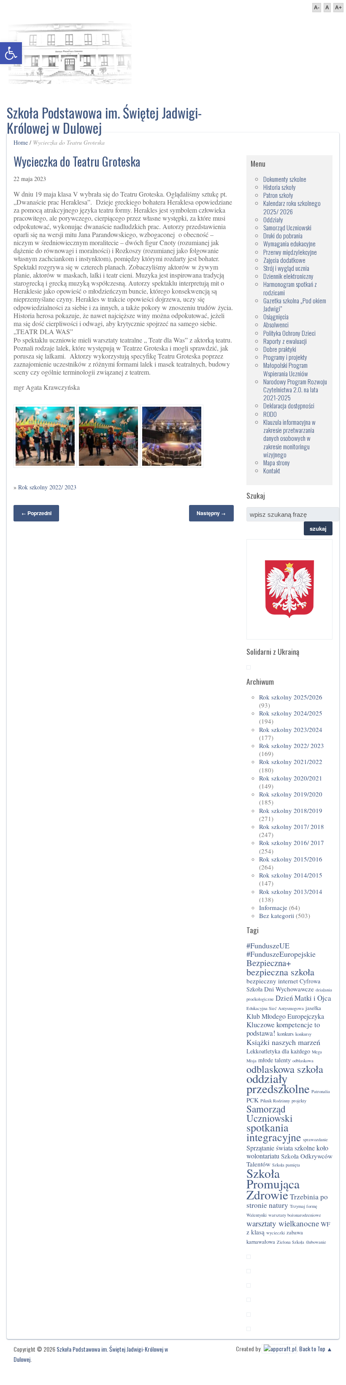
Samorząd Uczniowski (287, 227)
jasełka (313, 1008)
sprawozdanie (315, 1139)
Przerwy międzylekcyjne (290, 251)
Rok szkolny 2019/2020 (290, 794)
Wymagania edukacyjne (289, 243)
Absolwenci (276, 324)
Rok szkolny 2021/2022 (290, 761)
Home (21, 142)
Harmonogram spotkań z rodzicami (290, 288)
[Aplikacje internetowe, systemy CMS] (279, 1348)
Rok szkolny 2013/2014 (290, 891)
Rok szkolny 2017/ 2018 (291, 826)
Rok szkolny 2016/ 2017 (291, 842)
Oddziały (273, 219)
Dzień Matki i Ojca (303, 998)
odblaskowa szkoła (284, 1069)
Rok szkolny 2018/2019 (290, 810)
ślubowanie (316, 1242)
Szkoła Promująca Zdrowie (273, 1183)
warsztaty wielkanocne (282, 1223)
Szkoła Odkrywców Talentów (289, 1160)
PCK (252, 1100)
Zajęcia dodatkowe (284, 260)
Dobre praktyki (279, 349)
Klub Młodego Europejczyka (285, 1016)
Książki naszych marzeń (283, 1042)
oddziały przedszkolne (278, 1083)
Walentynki (256, 1215)
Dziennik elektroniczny (288, 276)
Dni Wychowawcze (289, 989)
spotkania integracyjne (273, 1132)
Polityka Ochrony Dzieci (289, 332)
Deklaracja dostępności (288, 405)
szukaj (318, 528)
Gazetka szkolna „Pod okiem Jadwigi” (294, 304)
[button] (11, 53)
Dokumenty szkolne (284, 179)
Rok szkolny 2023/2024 (290, 729)
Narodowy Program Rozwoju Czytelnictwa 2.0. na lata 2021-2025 (295, 389)
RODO (270, 413)
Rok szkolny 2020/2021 (290, 778)
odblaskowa (303, 1061)
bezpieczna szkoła (280, 972)
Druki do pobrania (283, 235)
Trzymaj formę (303, 1206)
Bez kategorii (276, 915)
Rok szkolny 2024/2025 (290, 713)
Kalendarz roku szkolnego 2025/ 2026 (292, 207)
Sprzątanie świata (269, 1148)
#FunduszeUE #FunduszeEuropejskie (281, 949)
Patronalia (320, 1091)
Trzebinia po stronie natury (287, 1201)
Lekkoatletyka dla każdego (278, 1051)
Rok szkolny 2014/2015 (290, 875)
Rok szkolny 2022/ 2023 (47, 487)
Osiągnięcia (276, 316)
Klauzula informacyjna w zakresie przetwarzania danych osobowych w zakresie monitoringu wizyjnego (289, 438)
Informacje (273, 907)
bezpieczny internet (272, 981)
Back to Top (312, 1348)
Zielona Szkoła (290, 1242)
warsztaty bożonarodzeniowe (294, 1215)
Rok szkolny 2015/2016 (290, 859)
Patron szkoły (278, 195)
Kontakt (271, 470)
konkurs (285, 1033)
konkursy (303, 1034)
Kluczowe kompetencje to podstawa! (283, 1029)
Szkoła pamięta (286, 1165)
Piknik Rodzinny (275, 1101)
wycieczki (275, 1233)
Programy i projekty (285, 357)
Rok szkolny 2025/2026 (290, 697)
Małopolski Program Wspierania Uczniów (285, 369)
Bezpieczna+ (268, 963)
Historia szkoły (279, 187)
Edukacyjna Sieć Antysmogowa (275, 1008)
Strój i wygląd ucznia (286, 268)
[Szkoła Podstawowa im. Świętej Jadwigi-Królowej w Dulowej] (70, 50)
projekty (299, 1101)
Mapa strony (276, 462)
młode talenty (274, 1060)
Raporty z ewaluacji (285, 341)
